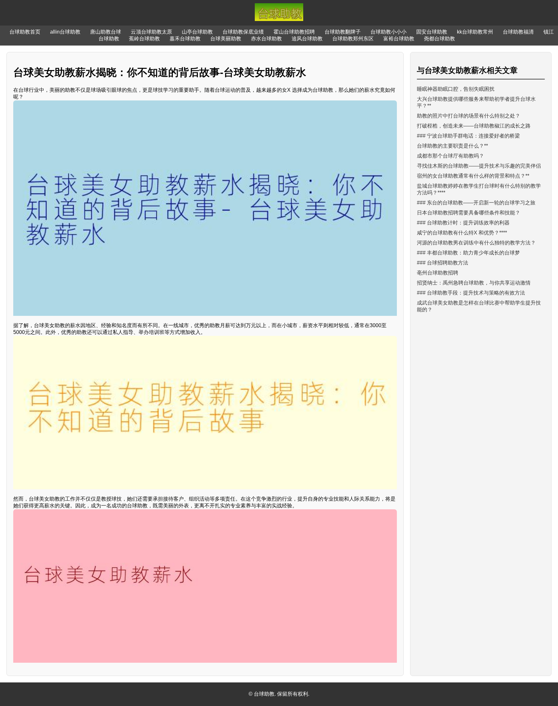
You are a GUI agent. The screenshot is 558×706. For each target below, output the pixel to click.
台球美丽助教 (225, 38)
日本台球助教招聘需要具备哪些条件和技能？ (468, 212)
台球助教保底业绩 (243, 32)
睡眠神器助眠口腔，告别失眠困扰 (455, 89)
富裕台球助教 (398, 38)
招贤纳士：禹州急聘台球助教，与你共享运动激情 (474, 283)
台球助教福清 (518, 32)
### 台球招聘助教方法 (442, 262)
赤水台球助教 (266, 38)
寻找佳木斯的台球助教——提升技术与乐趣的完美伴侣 (479, 166)
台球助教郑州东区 (353, 38)
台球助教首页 (24, 32)
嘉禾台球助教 (185, 38)
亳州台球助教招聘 (437, 272)
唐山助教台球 (105, 32)
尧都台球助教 (439, 38)
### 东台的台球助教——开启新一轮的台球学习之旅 (476, 202)
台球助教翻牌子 (343, 32)
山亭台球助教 (197, 32)
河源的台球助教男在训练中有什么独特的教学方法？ (476, 242)
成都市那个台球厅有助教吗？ (450, 156)
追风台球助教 (307, 38)
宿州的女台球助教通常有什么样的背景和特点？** (473, 176)
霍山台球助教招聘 (294, 32)
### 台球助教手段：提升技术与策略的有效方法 (471, 293)
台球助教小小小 (388, 32)
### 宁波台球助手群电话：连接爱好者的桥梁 (468, 136)
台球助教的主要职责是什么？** (452, 146)
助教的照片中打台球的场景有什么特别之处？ (468, 116)
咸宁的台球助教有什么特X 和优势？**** (462, 232)
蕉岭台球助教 (144, 38)
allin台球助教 (65, 32)
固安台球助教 (431, 32)
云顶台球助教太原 (151, 32)
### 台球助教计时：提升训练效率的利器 (463, 222)
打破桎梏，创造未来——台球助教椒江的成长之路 (474, 126)
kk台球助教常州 (475, 32)
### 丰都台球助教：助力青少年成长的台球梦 (468, 252)
